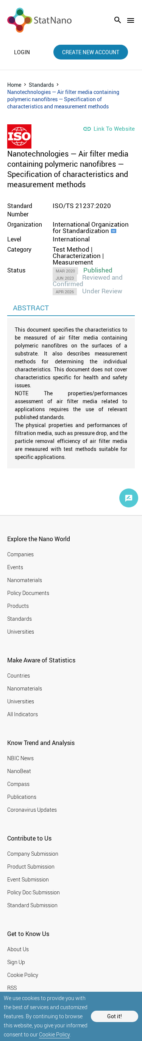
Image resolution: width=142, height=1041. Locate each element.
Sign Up (16, 962)
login (22, 52)
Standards (41, 84)
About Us (18, 949)
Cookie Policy (54, 1034)
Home (14, 84)
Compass (18, 783)
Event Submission (28, 879)
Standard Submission (32, 905)
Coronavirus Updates (32, 809)
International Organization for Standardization (91, 227)
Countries (18, 675)
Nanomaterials (24, 580)
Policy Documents (28, 592)
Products (18, 605)
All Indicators (22, 714)
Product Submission (31, 866)
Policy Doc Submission (33, 892)
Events (15, 567)
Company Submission (32, 853)
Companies (20, 554)
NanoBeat (19, 771)
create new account (90, 52)
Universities (20, 631)
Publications (21, 796)
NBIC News (20, 758)
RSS (12, 987)
